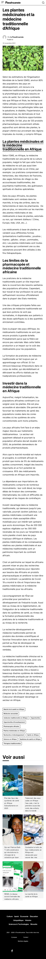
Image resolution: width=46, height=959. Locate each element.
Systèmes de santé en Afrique (30, 739)
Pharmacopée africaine (11, 726)
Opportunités (35, 718)
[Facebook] (12, 951)
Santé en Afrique (33, 735)
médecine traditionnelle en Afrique (16, 718)
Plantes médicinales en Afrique (14, 731)
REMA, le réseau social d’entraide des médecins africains (12, 896)
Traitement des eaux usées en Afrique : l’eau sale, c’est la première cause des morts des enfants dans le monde (33, 804)
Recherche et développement (14, 735)
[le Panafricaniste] (5, 38)
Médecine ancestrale (11, 713)
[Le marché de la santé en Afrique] (33, 876)
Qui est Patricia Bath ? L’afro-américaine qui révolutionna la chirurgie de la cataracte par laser (12, 852)
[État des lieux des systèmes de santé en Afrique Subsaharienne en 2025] (13, 780)
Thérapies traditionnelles (12, 743)
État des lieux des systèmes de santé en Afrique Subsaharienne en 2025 (11, 803)
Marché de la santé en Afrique (14, 709)
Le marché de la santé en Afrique (31, 895)
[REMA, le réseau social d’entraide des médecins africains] (13, 876)
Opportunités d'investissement (14, 722)
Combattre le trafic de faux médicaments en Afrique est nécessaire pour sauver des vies (33, 852)
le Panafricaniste (17, 37)
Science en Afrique (10, 739)
